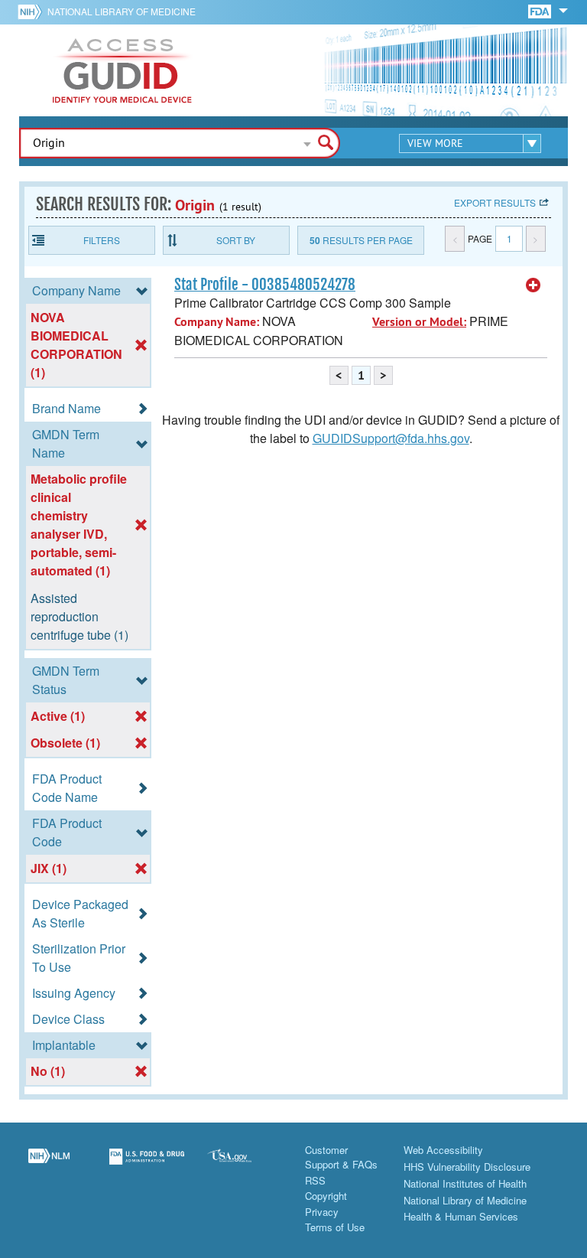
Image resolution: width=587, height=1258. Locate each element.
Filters (101, 239)
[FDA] (540, 10)
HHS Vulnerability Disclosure (467, 1166)
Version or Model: (419, 322)
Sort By (235, 239)
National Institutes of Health (465, 1183)
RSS (315, 1180)
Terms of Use (335, 1227)
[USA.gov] (244, 1165)
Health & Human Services (461, 1216)
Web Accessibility (443, 1149)
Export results (495, 202)
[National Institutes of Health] (32, 11)
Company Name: (216, 322)
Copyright (326, 1195)
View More (435, 143)
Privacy (322, 1211)
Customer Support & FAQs (341, 1157)
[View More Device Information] (533, 285)
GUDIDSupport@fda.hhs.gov (391, 438)
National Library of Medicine (121, 11)
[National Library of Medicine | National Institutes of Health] (48, 1165)
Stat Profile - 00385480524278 (264, 284)
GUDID (122, 70)
